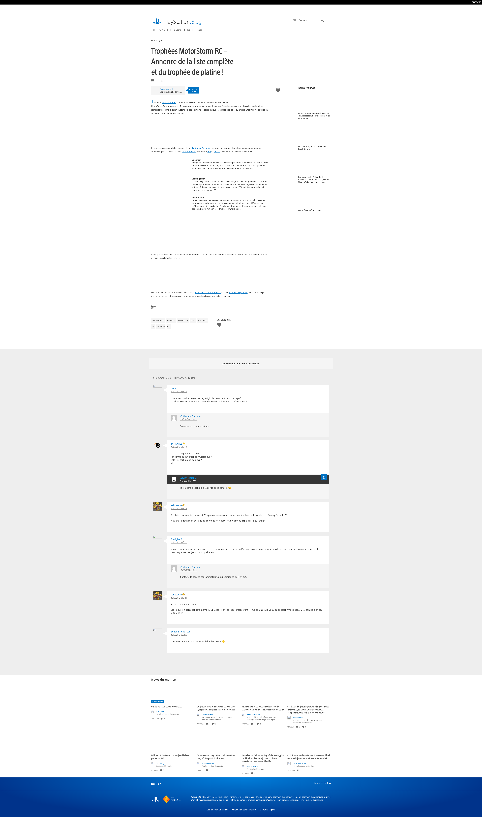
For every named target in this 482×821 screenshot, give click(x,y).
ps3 (153, 326)
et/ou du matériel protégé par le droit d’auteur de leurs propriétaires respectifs (267, 800)
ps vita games (203, 320)
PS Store (177, 29)
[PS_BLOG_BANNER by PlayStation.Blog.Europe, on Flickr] (170, 139)
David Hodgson (299, 763)
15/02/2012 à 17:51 (188, 480)
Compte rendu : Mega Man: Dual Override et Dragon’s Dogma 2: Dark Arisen (216, 757)
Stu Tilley (160, 711)
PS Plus (186, 29)
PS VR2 (162, 29)
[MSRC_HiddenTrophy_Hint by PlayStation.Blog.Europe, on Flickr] (170, 284)
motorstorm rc (183, 320)
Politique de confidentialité (243, 809)
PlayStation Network (200, 148)
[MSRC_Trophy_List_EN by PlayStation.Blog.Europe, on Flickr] (170, 245)
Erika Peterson (253, 714)
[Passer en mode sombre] (294, 20)
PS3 (209, 151)
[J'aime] (162, 718)
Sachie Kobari (252, 766)
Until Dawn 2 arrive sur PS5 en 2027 (166, 706)
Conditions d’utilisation (217, 809)
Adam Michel (207, 714)
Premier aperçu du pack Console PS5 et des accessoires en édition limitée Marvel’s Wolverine (263, 708)
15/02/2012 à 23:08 (179, 634)
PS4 (169, 29)
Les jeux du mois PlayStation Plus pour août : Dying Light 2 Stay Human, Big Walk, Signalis (216, 708)
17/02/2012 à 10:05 (188, 419)
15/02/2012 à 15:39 (179, 508)
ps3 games (161, 326)
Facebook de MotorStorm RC (208, 292)
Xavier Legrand (166, 89)
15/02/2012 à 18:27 (179, 542)
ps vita (193, 320)
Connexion (305, 20)
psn (168, 326)
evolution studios (158, 320)
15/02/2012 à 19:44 (179, 597)
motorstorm (171, 320)
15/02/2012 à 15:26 (179, 391)
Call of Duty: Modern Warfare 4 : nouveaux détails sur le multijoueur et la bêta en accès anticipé (309, 757)
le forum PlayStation (238, 292)
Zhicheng (160, 763)
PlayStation (182, 21)
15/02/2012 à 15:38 (179, 446)
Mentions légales (267, 809)
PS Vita (217, 151)
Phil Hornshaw (208, 763)
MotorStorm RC (169, 102)
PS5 (155, 29)
